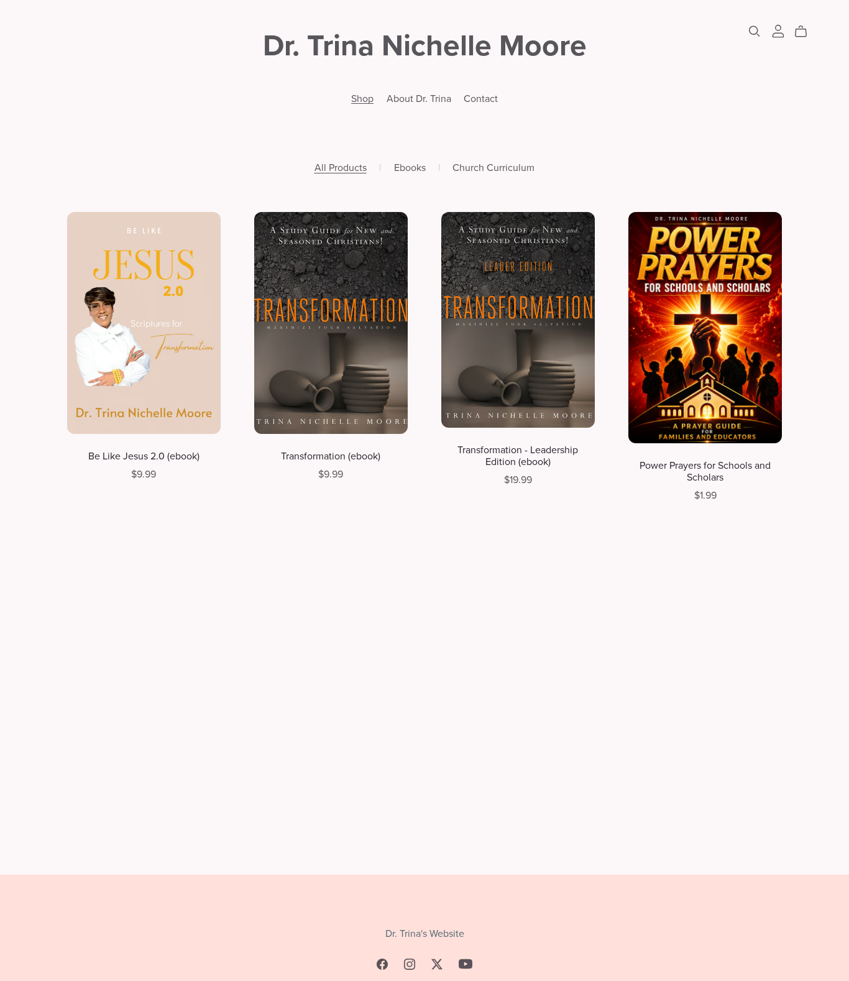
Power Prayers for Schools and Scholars (705, 471)
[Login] (778, 30)
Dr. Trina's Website (424, 934)
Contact (481, 98)
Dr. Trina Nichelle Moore (425, 46)
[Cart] (805, 31)
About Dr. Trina (419, 98)
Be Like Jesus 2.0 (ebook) (144, 456)
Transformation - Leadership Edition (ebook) (517, 456)
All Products (340, 168)
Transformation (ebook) (330, 456)
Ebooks (410, 168)
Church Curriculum (493, 168)
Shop (362, 98)
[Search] (754, 31)
